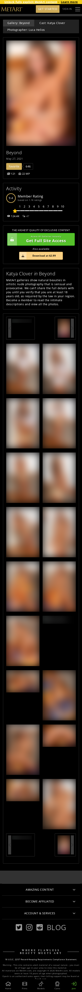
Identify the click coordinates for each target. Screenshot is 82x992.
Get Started (47, 9)
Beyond (14, 152)
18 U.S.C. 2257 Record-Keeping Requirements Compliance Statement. (41, 959)
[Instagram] (29, 927)
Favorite (14, 166)
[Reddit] (39, 927)
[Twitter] (19, 927)
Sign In (67, 9)
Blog (56, 927)
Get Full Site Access (46, 239)
